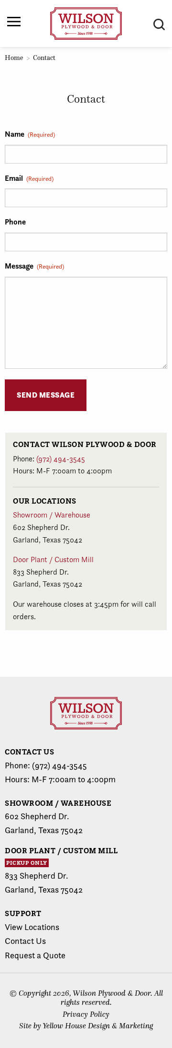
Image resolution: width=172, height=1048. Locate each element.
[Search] (159, 24)
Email (29, 178)
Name (30, 134)
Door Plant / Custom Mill (53, 559)
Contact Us (25, 941)
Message (34, 266)
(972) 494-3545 (60, 458)
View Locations (32, 927)
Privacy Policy (86, 1014)
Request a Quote (35, 955)
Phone (15, 221)
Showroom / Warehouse (51, 514)
